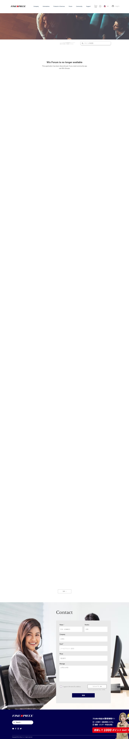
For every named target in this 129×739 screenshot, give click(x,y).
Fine (18, 737)
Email (61, 644)
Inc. (23, 737)
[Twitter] (21, 729)
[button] (97, 686)
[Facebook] (16, 729)
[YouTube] (13, 729)
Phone (61, 653)
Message (62, 663)
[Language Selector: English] (106, 6)
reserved (30, 737)
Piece (21, 737)
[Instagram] (18, 729)
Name (61, 624)
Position (87, 624)
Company (62, 634)
